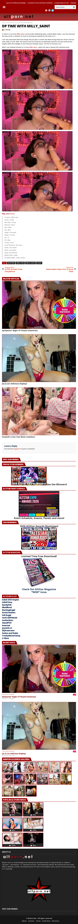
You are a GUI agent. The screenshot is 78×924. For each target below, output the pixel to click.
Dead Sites (46, 921)
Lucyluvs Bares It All (28, 3)
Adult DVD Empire (10, 599)
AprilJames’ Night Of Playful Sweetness (20, 330)
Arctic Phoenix (9, 698)
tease (39, 263)
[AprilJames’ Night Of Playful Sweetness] (39, 305)
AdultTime (7, 602)
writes (8, 214)
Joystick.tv (7, 628)
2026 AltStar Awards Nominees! (39, 526)
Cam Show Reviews (12, 22)
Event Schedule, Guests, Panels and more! (39, 518)
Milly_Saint (20, 34)
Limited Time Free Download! (39, 556)
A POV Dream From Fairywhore (13, 270)
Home (3, 22)
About (24, 921)
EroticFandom (8, 612)
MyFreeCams (8, 630)
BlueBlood (7, 607)
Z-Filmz (5, 638)
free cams (20, 263)
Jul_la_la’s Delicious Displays (14, 383)
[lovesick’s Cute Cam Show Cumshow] (39, 411)
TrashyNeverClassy (11, 635)
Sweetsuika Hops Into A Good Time (59, 270)
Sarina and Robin (10, 633)
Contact (31, 921)
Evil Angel (6, 615)
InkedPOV (6, 622)
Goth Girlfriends (9, 617)
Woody (8, 30)
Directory (55, 921)
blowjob (11, 263)
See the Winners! (57, 484)
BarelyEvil (6, 604)
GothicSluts (7, 620)
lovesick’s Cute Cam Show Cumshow (18, 437)
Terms (38, 921)
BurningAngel (8, 610)
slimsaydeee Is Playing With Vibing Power (51, 3)
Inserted (6, 625)
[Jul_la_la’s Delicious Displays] (39, 358)
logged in (17, 449)
